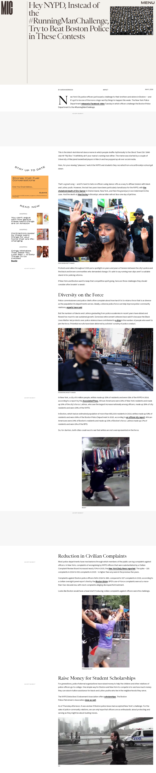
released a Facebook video (93, 104)
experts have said (74, 307)
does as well (90, 700)
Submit (43, 193)
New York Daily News (118, 569)
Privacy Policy (16, 196)
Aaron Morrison (66, 90)
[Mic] (7, 8)
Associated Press (90, 401)
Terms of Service (41, 195)
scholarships (110, 697)
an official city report (135, 417)
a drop (118, 320)
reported (131, 569)
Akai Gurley (83, 194)
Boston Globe (102, 581)
